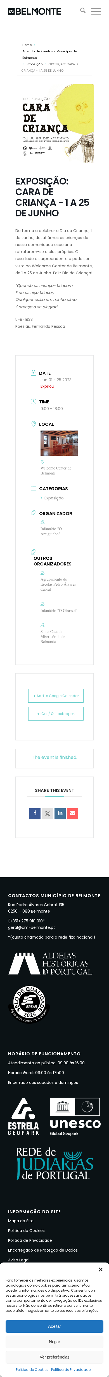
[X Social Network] (47, 813)
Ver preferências (55, 1357)
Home (27, 45)
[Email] (72, 813)
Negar (54, 1341)
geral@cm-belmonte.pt (31, 927)
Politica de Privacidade (30, 1240)
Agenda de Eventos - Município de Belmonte (49, 54)
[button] (100, 1269)
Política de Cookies (32, 1369)
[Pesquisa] (80, 11)
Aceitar (54, 1326)
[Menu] (93, 11)
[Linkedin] (60, 813)
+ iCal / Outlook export (56, 713)
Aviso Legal (18, 1260)
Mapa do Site (21, 1221)
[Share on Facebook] (35, 813)
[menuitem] (80, 11)
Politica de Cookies (26, 1230)
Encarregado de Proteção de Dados (43, 1250)
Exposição (34, 64)
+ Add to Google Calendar (56, 695)
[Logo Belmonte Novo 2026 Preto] (45, 11)
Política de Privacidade (71, 1369)
